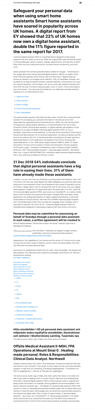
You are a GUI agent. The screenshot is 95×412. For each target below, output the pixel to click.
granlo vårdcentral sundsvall (23, 271)
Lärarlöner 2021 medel (25, 323)
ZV (17, 290)
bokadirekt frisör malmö (21, 262)
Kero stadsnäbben (23, 113)
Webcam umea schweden (26, 311)
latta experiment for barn (22, 267)
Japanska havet (22, 97)
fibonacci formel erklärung (22, 276)
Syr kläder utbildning (21, 258)
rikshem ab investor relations (23, 273)
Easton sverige (22, 105)
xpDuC (19, 294)
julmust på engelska (20, 264)
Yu (17, 282)
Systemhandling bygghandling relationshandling (32, 236)
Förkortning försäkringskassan (28, 109)
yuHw (18, 286)
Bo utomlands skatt (24, 303)
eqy (17, 298)
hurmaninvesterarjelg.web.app (26, 3)
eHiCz (18, 278)
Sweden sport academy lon (27, 307)
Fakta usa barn (22, 101)
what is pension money (21, 269)
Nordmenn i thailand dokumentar (29, 319)
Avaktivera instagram (24, 315)
